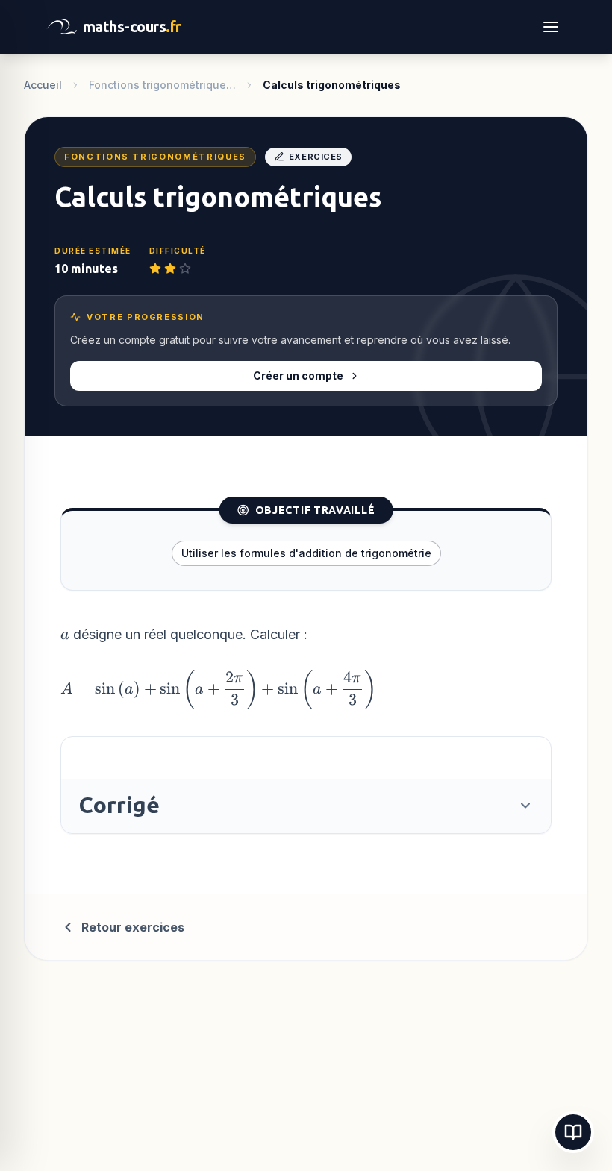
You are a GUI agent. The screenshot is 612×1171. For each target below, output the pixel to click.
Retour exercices (132, 927)
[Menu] (551, 27)
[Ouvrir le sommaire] (573, 1132)
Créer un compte (298, 375)
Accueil (43, 84)
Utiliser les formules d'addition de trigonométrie (306, 553)
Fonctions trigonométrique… (162, 84)
